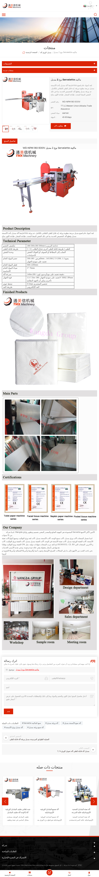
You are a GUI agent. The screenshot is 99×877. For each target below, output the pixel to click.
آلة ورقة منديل (52, 723)
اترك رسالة (49, 872)
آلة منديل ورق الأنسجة (14, 727)
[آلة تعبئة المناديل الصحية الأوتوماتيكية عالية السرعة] (81, 791)
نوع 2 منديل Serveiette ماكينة (27, 670)
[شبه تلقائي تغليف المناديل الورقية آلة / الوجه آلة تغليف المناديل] (18, 791)
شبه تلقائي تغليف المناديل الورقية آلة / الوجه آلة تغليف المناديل (17, 811)
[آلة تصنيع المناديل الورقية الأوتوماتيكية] (49, 791)
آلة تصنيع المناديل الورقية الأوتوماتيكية (49, 811)
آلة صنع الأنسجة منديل (72, 723)
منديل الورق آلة (45, 52)
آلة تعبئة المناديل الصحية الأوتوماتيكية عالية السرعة (81, 811)
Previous (5, 801)
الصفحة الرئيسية (31, 52)
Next (94, 801)
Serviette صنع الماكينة (32, 723)
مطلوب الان (58, 126)
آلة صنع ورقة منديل (36, 727)
